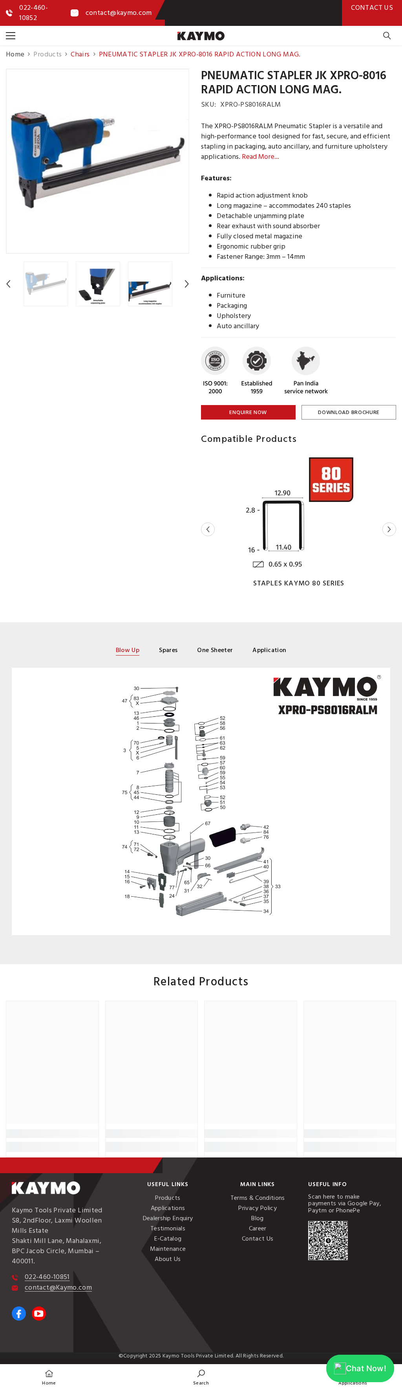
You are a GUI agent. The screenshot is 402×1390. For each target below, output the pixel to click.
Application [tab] (269, 651)
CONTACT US (372, 7)
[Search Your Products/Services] (387, 35)
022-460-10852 (33, 13)
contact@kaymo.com (119, 12)
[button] (8, 284)
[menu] (10, 35)
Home (15, 54)
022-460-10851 (47, 1277)
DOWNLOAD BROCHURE (349, 412)
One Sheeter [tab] (215, 651)
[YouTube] (39, 1313)
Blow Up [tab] (128, 651)
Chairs (80, 54)
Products (47, 54)
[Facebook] (19, 1313)
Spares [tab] (168, 651)
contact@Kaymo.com (58, 1287)
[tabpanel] (201, 801)
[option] (97, 161)
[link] (52, 1133)
